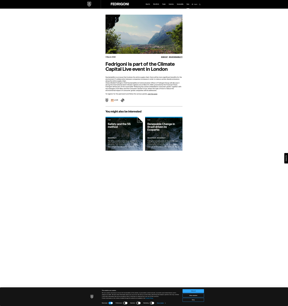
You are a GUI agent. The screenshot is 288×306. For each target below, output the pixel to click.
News (188, 4)
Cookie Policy (149, 298)
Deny (193, 299)
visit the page (152, 94)
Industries (171, 4)
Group (165, 57)
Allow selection (193, 295)
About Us (148, 4)
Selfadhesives (152, 138)
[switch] (125, 303)
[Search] (200, 4)
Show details (160, 303)
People (164, 4)
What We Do (156, 4)
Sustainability (180, 4)
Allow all (193, 291)
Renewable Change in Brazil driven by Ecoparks (161, 126)
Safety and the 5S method (119, 125)
